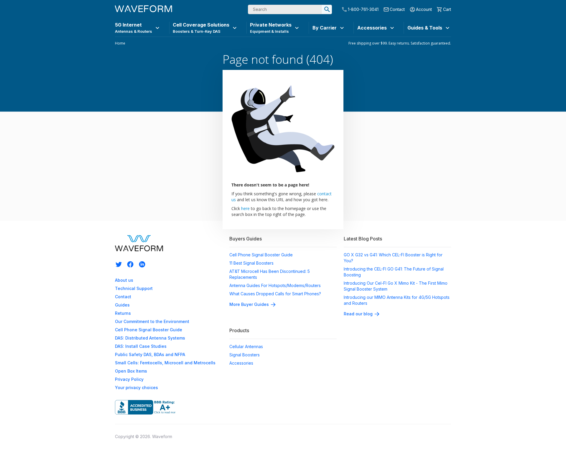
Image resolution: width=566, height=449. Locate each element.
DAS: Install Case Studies (141, 346)
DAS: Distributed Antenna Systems (150, 337)
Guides (122, 304)
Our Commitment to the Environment (152, 321)
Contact (397, 9)
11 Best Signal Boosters (251, 263)
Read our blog (358, 313)
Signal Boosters (244, 354)
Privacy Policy (129, 379)
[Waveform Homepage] (143, 9)
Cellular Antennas (246, 346)
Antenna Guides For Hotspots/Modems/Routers (275, 285)
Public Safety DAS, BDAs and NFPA (150, 354)
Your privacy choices (136, 387)
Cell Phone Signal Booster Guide (148, 329)
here (245, 208)
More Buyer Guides (249, 304)
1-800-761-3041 (363, 9)
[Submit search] (327, 9)
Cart (447, 9)
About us (124, 280)
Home (120, 43)
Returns (123, 313)
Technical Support (134, 288)
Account (424, 9)
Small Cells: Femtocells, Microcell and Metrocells (165, 362)
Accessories (241, 363)
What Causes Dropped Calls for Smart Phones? (275, 293)
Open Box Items (131, 370)
